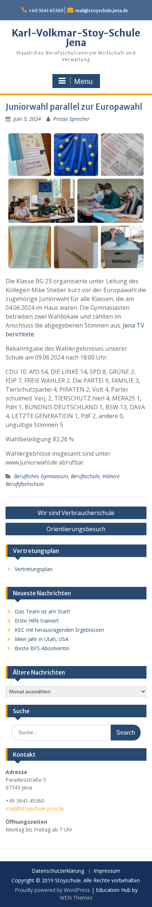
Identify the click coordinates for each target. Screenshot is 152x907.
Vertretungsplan (33, 568)
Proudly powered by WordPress (52, 889)
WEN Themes (76, 897)
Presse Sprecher (71, 118)
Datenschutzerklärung (58, 871)
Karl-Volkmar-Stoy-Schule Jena (76, 38)
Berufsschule (85, 476)
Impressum (106, 871)
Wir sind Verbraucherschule (76, 513)
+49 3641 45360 (45, 10)
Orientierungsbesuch (76, 529)
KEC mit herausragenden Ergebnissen (59, 629)
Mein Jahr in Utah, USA (42, 638)
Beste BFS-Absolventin (42, 648)
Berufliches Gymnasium (41, 476)
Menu (83, 81)
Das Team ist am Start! (42, 611)
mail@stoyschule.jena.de (101, 10)
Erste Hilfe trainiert (37, 620)
